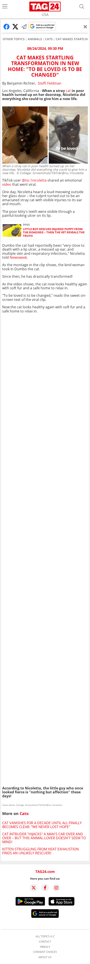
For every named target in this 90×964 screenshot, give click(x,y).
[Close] (85, 26)
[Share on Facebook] (6, 26)
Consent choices (45, 952)
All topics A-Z (45, 936)
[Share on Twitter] (15, 26)
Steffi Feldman (49, 83)
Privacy (45, 946)
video (6, 184)
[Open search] (82, 6)
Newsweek (18, 257)
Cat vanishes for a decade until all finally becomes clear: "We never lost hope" (42, 824)
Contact (45, 941)
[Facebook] (45, 888)
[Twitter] (34, 888)
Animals (35, 39)
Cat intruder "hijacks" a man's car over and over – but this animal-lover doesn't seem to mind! (44, 838)
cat (68, 90)
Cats (49, 39)
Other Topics (14, 39)
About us (45, 957)
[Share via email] (24, 26)
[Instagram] (56, 888)
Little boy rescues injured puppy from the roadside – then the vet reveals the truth (54, 232)
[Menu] (4, 6)
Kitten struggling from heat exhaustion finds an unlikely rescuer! (40, 851)
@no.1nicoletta (34, 180)
